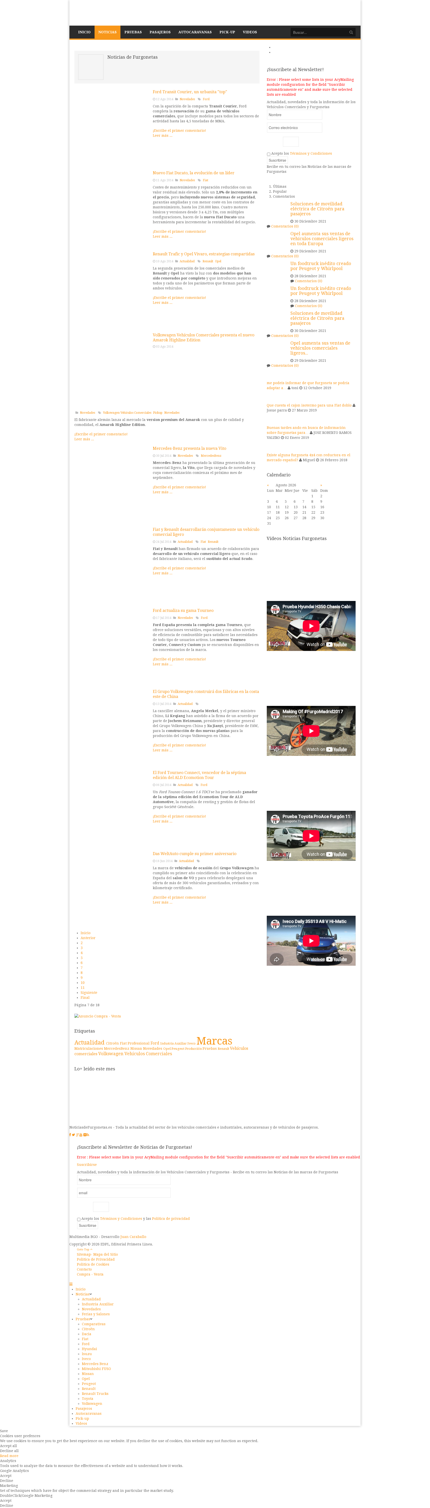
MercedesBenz (211, 455)
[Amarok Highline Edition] (111, 370)
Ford (206, 99)
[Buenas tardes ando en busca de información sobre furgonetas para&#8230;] (273, 419)
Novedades (187, 99)
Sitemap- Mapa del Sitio (97, 1254)
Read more (9, 1456)
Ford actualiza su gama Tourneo (183, 610)
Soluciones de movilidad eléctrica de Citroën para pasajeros (317, 208)
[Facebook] (70, 1135)
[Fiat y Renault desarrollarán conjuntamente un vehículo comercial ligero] (111, 564)
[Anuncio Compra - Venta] (97, 1016)
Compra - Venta (90, 1274)
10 (83, 983)
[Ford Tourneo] (111, 645)
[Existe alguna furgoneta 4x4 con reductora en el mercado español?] (273, 446)
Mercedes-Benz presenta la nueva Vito (189, 448)
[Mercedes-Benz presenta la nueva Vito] (111, 483)
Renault (208, 261)
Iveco (191, 1043)
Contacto (84, 1269)
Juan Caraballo (133, 1237)
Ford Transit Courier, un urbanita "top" (190, 92)
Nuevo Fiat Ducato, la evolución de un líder (193, 173)
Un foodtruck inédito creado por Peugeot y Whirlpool (320, 266)
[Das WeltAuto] (111, 888)
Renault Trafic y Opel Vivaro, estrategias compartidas (204, 254)
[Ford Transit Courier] (111, 127)
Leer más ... (162, 135)
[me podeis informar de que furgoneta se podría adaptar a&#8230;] (273, 374)
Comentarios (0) (285, 226)
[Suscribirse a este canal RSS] (256, 48)
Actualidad (187, 261)
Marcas (214, 1041)
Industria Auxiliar (173, 1043)
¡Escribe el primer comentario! (179, 131)
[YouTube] (80, 1135)
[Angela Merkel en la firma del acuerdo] (111, 726)
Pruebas (210, 1049)
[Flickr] (84, 1135)
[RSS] (87, 1135)
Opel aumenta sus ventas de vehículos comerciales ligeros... (320, 348)
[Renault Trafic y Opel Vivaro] (111, 289)
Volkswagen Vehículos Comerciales (127, 412)
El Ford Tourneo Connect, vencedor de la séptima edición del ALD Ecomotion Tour (199, 775)
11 (83, 988)
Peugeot (178, 1049)
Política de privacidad (171, 1219)
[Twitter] (73, 1135)
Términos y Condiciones (311, 153)
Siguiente (89, 993)
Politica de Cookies (93, 1264)
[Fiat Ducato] (111, 208)
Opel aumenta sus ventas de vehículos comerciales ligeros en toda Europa (321, 238)
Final (85, 998)
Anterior (88, 938)
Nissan (136, 1049)
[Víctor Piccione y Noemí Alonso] (111, 807)
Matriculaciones (89, 1048)
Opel (218, 261)
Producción (194, 1049)
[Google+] (77, 1135)
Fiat (205, 180)
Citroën (113, 1043)
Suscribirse (87, 1165)
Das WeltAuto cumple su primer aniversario (194, 853)
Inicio (86, 933)
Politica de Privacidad (96, 1259)
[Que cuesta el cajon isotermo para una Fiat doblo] (273, 396)
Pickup (157, 412)
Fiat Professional (135, 1043)
